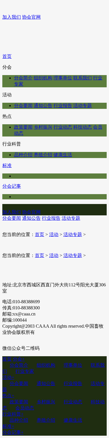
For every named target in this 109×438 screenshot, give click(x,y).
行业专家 (24, 371)
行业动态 (62, 127)
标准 (7, 165)
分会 (19, 359)
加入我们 (11, 17)
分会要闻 (23, 105)
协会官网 (31, 17)
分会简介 (23, 77)
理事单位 (62, 77)
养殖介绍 (43, 154)
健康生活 (62, 154)
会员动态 (24, 407)
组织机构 (43, 77)
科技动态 (82, 127)
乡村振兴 (43, 127)
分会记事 (11, 186)
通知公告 (43, 105)
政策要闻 (23, 127)
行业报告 (62, 105)
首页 (7, 56)
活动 (53, 234)
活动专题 (82, 105)
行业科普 (13, 414)
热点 (8, 395)
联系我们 (82, 77)
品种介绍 (23, 154)
